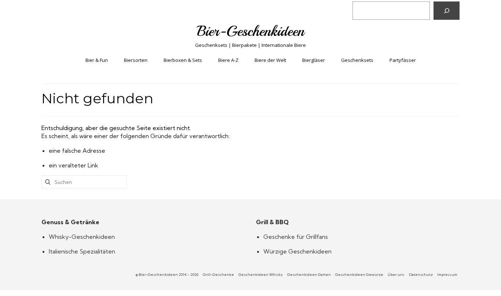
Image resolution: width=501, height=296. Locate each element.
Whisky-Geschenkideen (82, 236)
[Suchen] (447, 10)
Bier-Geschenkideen (250, 31)
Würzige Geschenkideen (297, 251)
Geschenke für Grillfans (295, 236)
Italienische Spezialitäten (82, 251)
